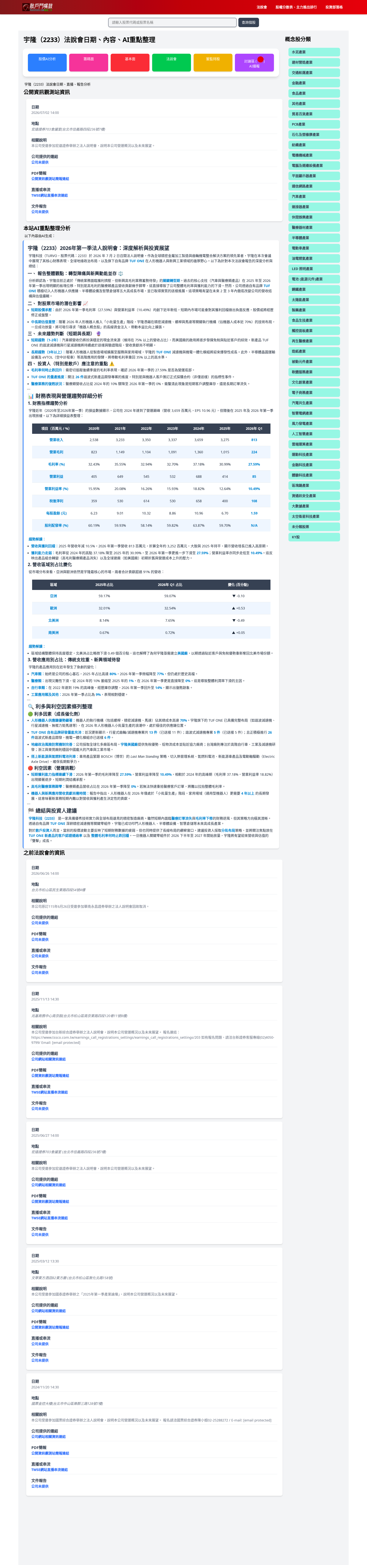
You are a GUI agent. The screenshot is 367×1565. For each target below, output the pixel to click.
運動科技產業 (302, 454)
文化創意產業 (302, 382)
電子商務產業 (302, 392)
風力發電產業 (302, 423)
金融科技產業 (302, 464)
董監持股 (213, 59)
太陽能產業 (300, 299)
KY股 (296, 537)
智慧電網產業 (302, 413)
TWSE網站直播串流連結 (49, 195)
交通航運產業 (302, 72)
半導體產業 (300, 237)
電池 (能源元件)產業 (307, 279)
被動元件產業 (302, 361)
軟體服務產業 (302, 372)
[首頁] (37, 7)
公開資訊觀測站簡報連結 (50, 178)
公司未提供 (40, 162)
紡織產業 (299, 145)
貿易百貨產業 (302, 114)
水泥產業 (299, 52)
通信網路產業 (302, 186)
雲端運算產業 (302, 444)
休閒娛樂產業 (302, 217)
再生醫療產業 (302, 341)
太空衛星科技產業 (305, 516)
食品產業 (299, 93)
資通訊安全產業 (304, 495)
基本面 (130, 59)
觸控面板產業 (302, 330)
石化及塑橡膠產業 (305, 134)
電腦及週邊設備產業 (307, 165)
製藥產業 (299, 310)
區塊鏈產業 (300, 485)
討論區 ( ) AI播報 (254, 63)
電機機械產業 (302, 155)
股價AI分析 (47, 59)
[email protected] (66, 1042)
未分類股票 (300, 526)
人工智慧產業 (302, 434)
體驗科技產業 (302, 475)
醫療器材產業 (302, 227)
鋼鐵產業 (299, 289)
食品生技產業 (302, 320)
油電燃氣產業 (302, 258)
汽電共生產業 (302, 403)
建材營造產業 (302, 62)
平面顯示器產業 (304, 176)
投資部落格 (334, 7)
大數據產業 (300, 506)
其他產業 (299, 103)
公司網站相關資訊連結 (48, 1059)
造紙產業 (299, 351)
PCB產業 (298, 124)
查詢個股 (249, 22)
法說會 (262, 7)
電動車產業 (300, 248)
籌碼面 (89, 59)
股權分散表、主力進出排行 (296, 7)
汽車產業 (299, 196)
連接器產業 (300, 206)
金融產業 (299, 83)
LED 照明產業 (302, 268)
